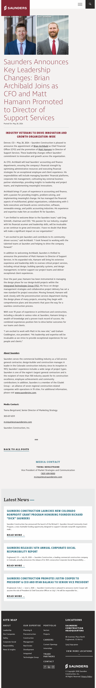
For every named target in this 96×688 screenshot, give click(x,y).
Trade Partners (49, 655)
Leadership (7, 630)
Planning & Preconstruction (29, 632)
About (7, 625)
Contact (49, 661)
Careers (49, 640)
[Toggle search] (90, 4)
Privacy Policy (86, 677)
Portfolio (50, 625)
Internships (48, 648)
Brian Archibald (41, 146)
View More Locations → (79, 653)
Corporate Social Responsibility (9, 644)
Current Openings (50, 644)
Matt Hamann (45, 149)
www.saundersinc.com (25, 392)
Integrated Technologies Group (31, 655)
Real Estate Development (28, 648)
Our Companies (9, 634)
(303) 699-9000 (48, 473)
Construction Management (28, 640)
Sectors (46, 630)
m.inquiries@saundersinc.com (18, 422)
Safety (5, 638)
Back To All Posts (16, 449)
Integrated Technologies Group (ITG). (21, 286)
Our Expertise (32, 625)
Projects (47, 634)
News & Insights (9, 650)
